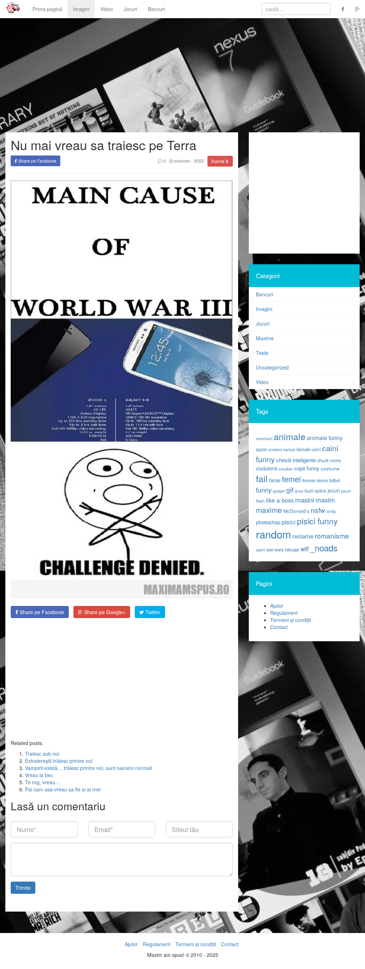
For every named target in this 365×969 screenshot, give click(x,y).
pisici (288, 521)
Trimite (23, 887)
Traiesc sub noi (42, 753)
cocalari (286, 468)
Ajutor (276, 605)
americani (264, 438)
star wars (275, 549)
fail (262, 478)
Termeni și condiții (290, 619)
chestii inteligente (296, 460)
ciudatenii (266, 468)
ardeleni (275, 449)
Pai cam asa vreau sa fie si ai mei (63, 789)
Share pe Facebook (36, 161)
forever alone (315, 480)
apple (261, 449)
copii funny (306, 468)
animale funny (325, 438)
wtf (304, 548)
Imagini (81, 8)
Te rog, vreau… (42, 782)
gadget (279, 491)
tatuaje (292, 549)
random (273, 533)
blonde (303, 449)
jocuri (334, 490)
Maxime (265, 338)
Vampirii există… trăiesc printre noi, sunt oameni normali (88, 767)
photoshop (268, 522)
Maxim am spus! (10, 9)
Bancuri (156, 8)
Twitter (152, 612)
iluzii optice (315, 491)
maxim (325, 499)
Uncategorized (272, 367)
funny (264, 489)
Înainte (218, 161)
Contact (279, 627)
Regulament (284, 612)
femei (291, 478)
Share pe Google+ (104, 612)
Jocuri (130, 8)
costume (330, 468)
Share (41, 612)
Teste (262, 352)
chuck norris (329, 460)
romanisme (332, 536)
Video (106, 8)
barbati (289, 449)
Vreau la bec (39, 775)
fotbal (334, 480)
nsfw (318, 510)
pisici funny (317, 521)
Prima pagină (47, 8)
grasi (299, 491)
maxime (269, 509)
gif (289, 490)
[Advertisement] (121, 679)
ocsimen (181, 161)
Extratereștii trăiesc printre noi (58, 760)
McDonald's (296, 511)
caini (316, 449)
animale (289, 436)
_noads (324, 547)
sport (260, 549)
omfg (331, 511)
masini (304, 499)
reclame (302, 536)
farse (275, 480)
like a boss (280, 500)
